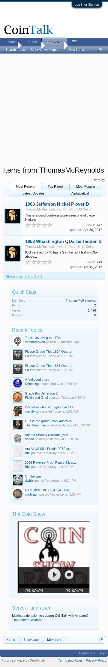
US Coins (84, 209)
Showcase (54, 42)
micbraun (31, 494)
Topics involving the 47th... (44, 338)
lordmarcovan (35, 342)
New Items (76, 49)
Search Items (15, 49)
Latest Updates (33, 193)
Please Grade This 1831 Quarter (49, 365)
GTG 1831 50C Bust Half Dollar (48, 490)
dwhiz (29, 480)
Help (101, 653)
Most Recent (25, 186)
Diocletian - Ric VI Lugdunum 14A (49, 407)
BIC (27, 453)
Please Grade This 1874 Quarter (49, 351)
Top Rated (55, 186)
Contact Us (87, 653)
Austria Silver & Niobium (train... (48, 435)
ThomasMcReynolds (40, 209)
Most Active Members (46, 49)
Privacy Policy (96, 660)
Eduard (30, 356)
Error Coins (85, 246)
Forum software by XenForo (23, 660)
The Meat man (35, 425)
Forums (31, 42)
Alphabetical (80, 193)
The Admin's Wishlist (27, 620)
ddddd (29, 439)
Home (12, 42)
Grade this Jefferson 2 (41, 393)
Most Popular (85, 186)
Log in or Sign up (87, 4)
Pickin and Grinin (37, 397)
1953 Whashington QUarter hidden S (63, 241)
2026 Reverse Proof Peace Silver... (50, 462)
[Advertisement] (54, 111)
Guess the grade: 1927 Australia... (49, 421)
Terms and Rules (70, 660)
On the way (33, 476)
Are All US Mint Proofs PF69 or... (48, 448)
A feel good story (37, 379)
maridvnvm (33, 411)
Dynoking (32, 384)
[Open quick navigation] (101, 639)
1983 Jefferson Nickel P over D (57, 204)
